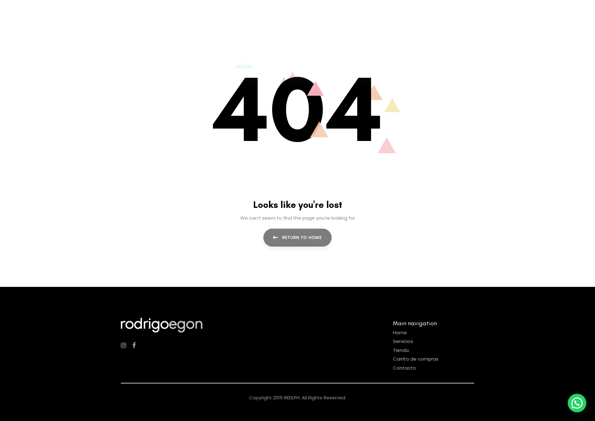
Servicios (403, 341)
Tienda (401, 350)
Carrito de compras (416, 359)
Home (400, 332)
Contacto (404, 368)
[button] (577, 403)
